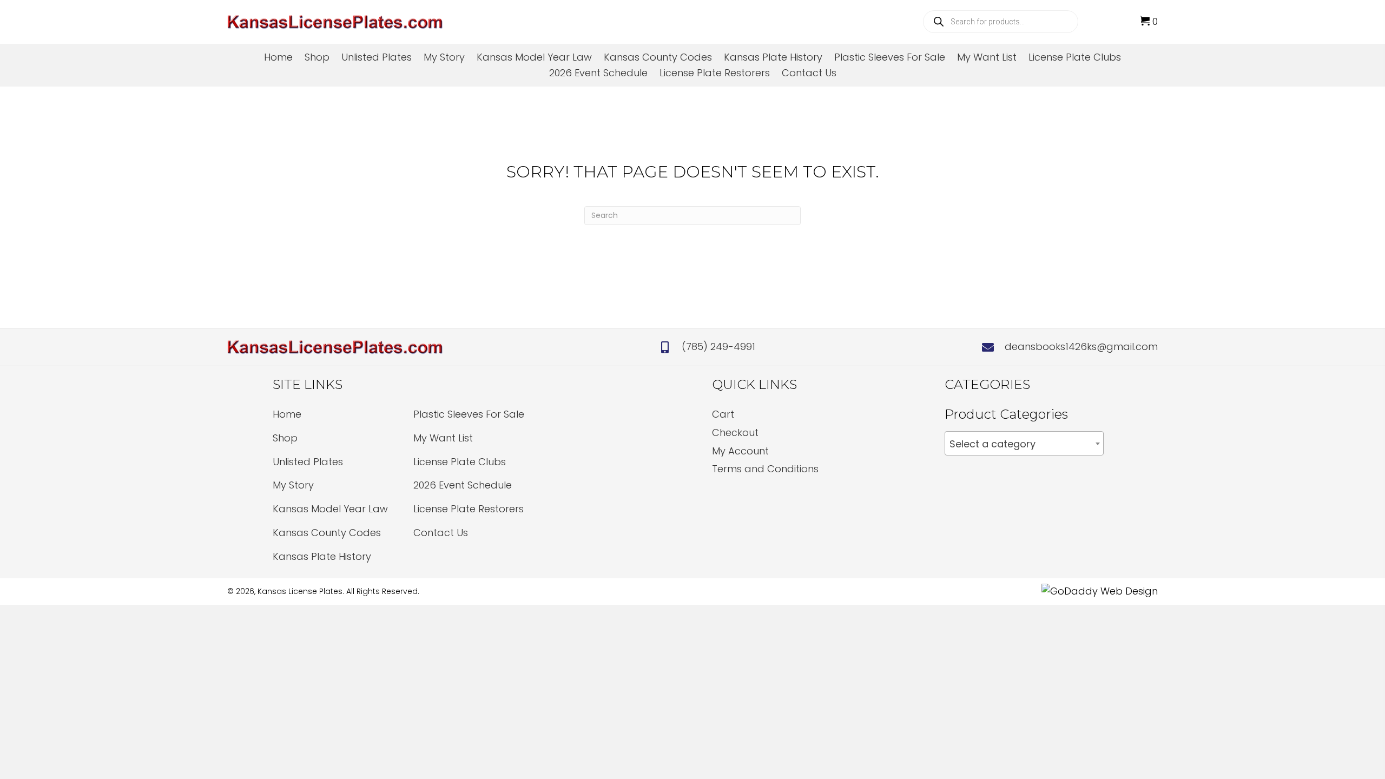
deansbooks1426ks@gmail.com (1081, 346)
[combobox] (1024, 443)
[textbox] (1024, 444)
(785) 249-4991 (718, 346)
